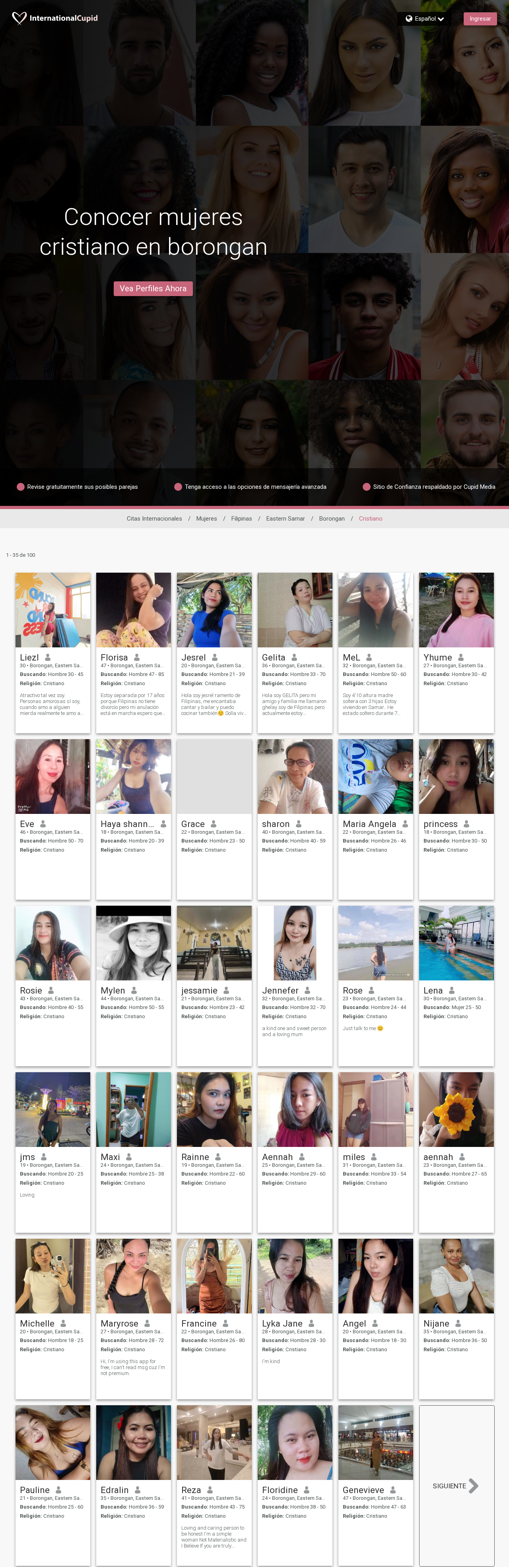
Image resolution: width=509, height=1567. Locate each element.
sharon (276, 824)
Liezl (29, 657)
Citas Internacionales (154, 518)
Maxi (110, 1157)
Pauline (35, 1490)
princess (441, 824)
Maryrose (119, 1323)
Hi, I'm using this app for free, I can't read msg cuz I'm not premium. (133, 1367)
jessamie (199, 990)
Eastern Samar (285, 518)
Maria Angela (369, 824)
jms (27, 1157)
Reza (191, 1490)
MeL (351, 657)
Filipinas (241, 518)
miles (354, 1157)
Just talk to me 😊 (363, 1028)
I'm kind (271, 1361)
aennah (438, 1157)
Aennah (277, 1157)
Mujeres (206, 518)
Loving (27, 1195)
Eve (27, 824)
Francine (199, 1323)
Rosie (31, 990)
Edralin (115, 1490)
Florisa (114, 657)
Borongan (332, 518)
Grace (193, 824)
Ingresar (480, 18)
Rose (353, 990)
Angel (354, 1323)
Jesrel (193, 657)
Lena (433, 990)
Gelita (274, 657)
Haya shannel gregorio (128, 824)
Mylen (113, 990)
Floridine (280, 1490)
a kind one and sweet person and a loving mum (294, 1031)
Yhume (438, 657)
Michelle (37, 1323)
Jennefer (280, 990)
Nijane (436, 1323)
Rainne (195, 1157)
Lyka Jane (282, 1323)
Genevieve (363, 1490)
